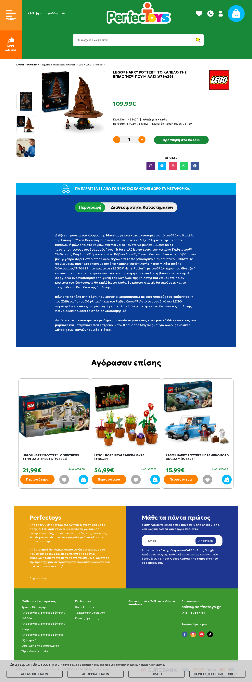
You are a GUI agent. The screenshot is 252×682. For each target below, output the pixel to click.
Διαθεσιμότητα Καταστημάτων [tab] (142, 207)
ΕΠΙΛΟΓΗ (156, 674)
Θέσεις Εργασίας (87, 618)
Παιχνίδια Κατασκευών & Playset (57, 64)
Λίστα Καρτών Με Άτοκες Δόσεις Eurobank (152, 602)
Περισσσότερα (40, 578)
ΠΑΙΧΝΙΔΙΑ (31, 64)
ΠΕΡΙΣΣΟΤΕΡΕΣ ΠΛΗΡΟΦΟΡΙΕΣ (217, 674)
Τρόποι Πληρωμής (34, 607)
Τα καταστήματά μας (90, 612)
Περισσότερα (37, 479)
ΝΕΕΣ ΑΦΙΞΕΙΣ (11, 48)
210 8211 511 (193, 613)
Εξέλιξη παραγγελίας (43, 13)
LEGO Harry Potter (95, 64)
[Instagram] (173, 166)
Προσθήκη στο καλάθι (181, 140)
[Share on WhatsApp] (184, 166)
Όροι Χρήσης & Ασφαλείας (40, 645)
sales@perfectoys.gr (201, 606)
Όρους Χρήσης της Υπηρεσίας (191, 558)
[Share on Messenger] (162, 166)
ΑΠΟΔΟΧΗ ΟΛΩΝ (34, 674)
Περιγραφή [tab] (90, 207)
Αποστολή (205, 540)
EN (63, 13)
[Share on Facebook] (195, 166)
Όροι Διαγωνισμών (35, 651)
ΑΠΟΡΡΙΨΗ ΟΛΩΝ (95, 674)
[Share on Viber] (150, 166)
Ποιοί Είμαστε (84, 607)
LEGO (80, 64)
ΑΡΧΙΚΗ (20, 64)
